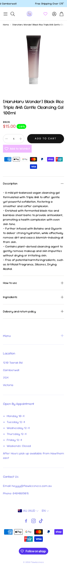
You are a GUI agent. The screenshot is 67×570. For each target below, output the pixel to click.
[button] (5, 13)
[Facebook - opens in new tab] (26, 521)
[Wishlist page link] (45, 14)
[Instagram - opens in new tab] (33, 521)
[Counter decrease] (6, 138)
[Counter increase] (20, 138)
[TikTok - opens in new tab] (41, 521)
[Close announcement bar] (63, 3)
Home (6, 24)
